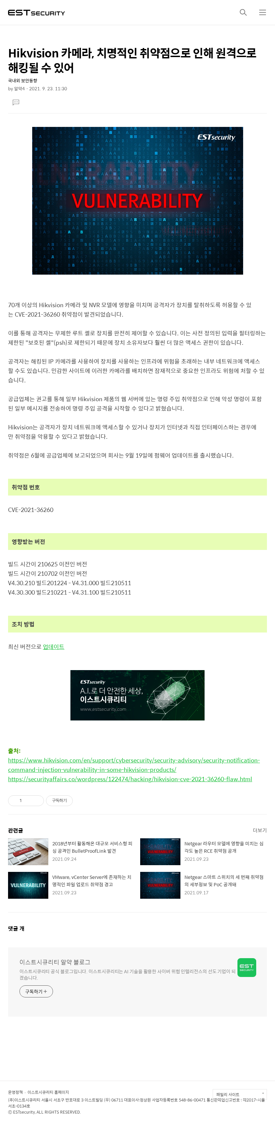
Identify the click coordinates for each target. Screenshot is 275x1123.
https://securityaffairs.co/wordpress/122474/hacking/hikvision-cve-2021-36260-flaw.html (130, 779)
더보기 (260, 830)
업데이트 (53, 646)
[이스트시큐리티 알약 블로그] (36, 12)
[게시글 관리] (36, 801)
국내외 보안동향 (22, 80)
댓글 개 (16, 928)
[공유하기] (28, 801)
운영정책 (15, 1092)
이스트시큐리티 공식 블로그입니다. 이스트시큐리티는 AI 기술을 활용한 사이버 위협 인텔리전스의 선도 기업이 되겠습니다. (127, 974)
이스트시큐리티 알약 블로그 (55, 962)
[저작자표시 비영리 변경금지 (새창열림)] (82, 800)
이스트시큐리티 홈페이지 (48, 1092)
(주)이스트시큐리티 (24, 1100)
